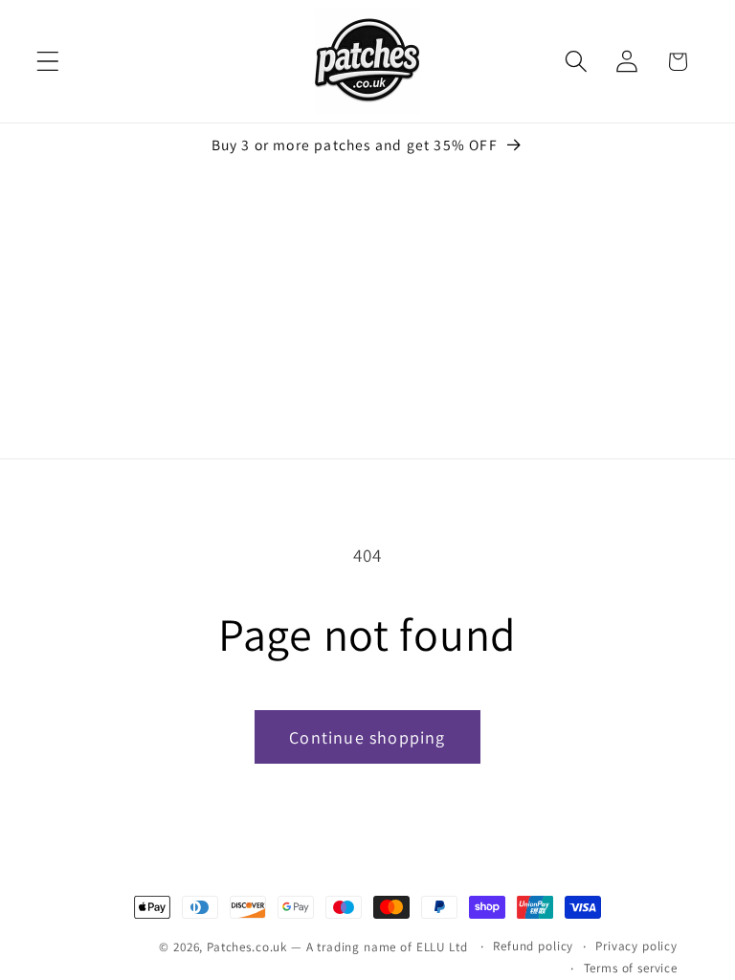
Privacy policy (636, 946)
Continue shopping (367, 737)
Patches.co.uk (247, 947)
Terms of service (631, 968)
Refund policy (533, 946)
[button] (48, 61)
